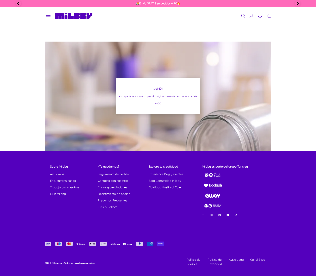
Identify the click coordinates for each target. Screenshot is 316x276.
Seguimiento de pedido (113, 174)
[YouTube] (228, 215)
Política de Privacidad (215, 262)
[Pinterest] (219, 215)
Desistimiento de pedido (114, 194)
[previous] (18, 3)
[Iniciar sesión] (251, 15)
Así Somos (57, 174)
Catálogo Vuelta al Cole (165, 187)
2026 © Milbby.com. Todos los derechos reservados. (70, 263)
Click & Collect (107, 207)
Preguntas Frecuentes (112, 200)
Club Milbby (58, 194)
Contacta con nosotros (113, 180)
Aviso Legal (236, 259)
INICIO (158, 103)
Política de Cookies (193, 262)
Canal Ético (257, 259)
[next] (297, 3)
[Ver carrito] (269, 15)
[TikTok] (236, 215)
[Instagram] (211, 215)
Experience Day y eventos (166, 174)
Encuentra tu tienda (63, 180)
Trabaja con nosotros (64, 187)
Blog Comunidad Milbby (165, 180)
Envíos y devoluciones (112, 187)
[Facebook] (203, 215)
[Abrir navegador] (48, 15)
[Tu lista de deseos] (259, 15)
